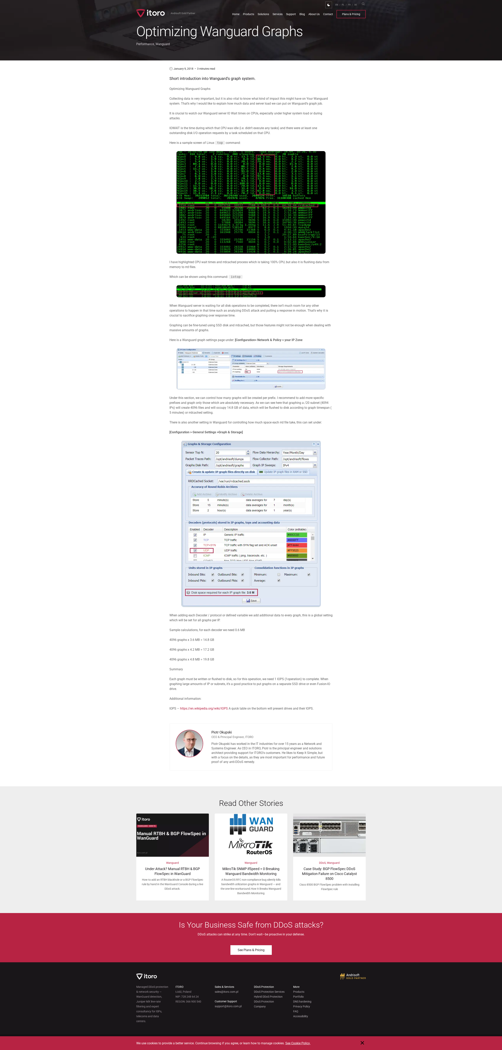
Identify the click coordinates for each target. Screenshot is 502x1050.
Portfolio (298, 996)
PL (343, 5)
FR (349, 5)
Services (278, 14)
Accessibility (300, 1016)
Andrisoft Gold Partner (183, 13)
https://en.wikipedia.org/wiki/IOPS (204, 708)
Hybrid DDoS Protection (268, 996)
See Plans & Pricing (251, 950)
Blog (302, 14)
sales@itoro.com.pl (226, 991)
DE (355, 5)
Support (291, 14)
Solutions (263, 14)
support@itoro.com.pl (228, 1006)
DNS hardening (302, 1001)
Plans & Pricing (351, 14)
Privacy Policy (301, 1006)
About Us (314, 14)
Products (248, 14)
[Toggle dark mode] (328, 5)
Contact (328, 14)
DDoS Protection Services (269, 991)
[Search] (363, 3)
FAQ (295, 1011)
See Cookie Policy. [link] (297, 1043)
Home (235, 14)
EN (336, 5)
